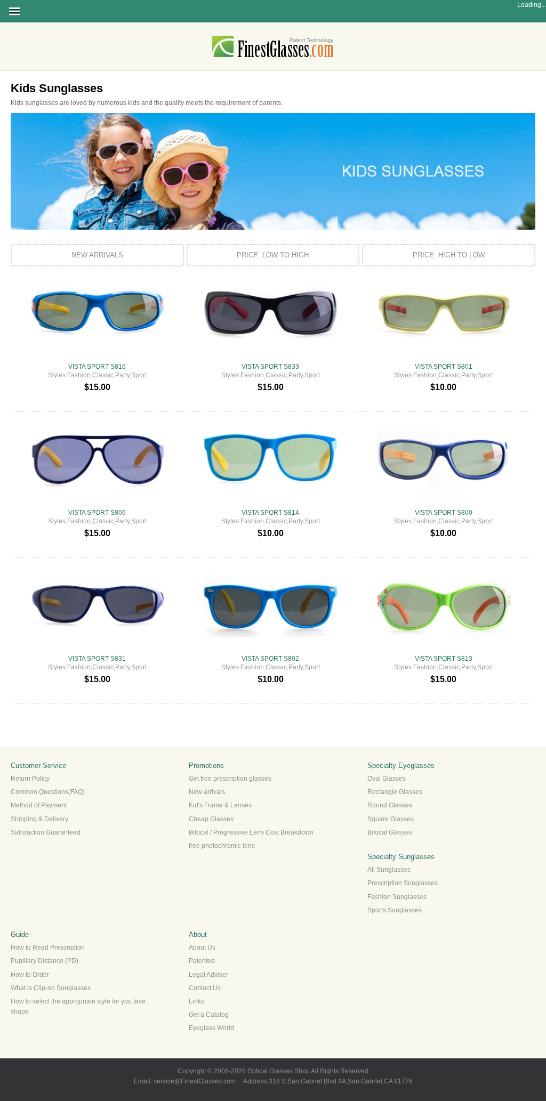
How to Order (30, 974)
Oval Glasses (386, 778)
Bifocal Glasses (389, 832)
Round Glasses (389, 805)
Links (196, 1001)
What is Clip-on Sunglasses (51, 988)
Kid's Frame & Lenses (220, 805)
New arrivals (207, 792)
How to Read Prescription (48, 947)
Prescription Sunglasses (402, 883)
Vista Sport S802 (270, 658)
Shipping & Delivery (39, 819)
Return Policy (30, 778)
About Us (202, 947)
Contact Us (205, 988)
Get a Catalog (209, 1014)
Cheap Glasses (211, 819)
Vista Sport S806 (97, 512)
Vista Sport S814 (270, 512)
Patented (202, 961)
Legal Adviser (208, 974)
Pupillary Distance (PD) (44, 961)
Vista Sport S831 (97, 658)
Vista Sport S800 (443, 512)
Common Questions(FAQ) (48, 792)
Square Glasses (390, 819)
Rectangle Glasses (394, 792)
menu (14, 11)
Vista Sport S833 (270, 366)
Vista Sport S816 (97, 366)
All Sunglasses (389, 869)
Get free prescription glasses (230, 778)
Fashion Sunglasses (397, 897)
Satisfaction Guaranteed (46, 832)
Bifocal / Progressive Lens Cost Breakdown (251, 832)
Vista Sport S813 (443, 658)
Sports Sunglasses (394, 910)
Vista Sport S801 (443, 366)
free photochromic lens (222, 845)
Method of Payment (39, 805)
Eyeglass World (211, 1028)
